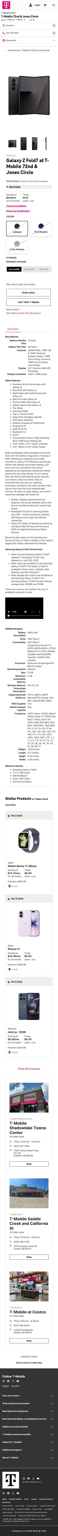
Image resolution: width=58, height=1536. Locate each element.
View (29, 1164)
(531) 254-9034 (22, 1325)
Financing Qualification (18, 211)
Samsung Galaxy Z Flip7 (16, 540)
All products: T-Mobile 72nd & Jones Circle (29, 50)
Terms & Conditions (16, 206)
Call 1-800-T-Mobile (28, 302)
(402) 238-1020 (21, 1241)
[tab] (13, 329)
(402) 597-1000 (21, 1146)
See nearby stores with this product (23, 313)
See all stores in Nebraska (29, 1362)
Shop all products (29, 1068)
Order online (28, 292)
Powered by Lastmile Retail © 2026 (29, 1531)
